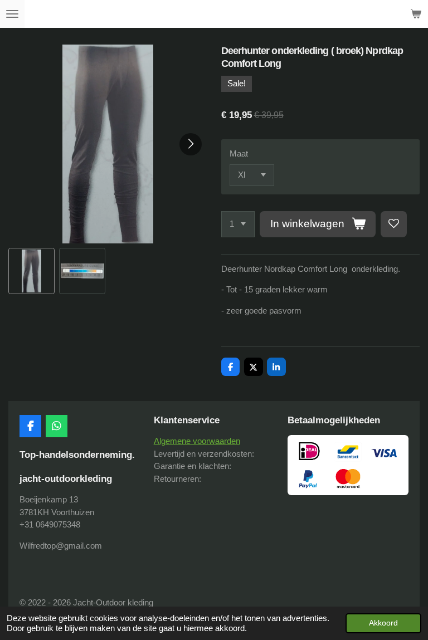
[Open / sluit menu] (12, 14)
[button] (31, 271)
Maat (239, 153)
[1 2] (238, 224)
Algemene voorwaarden (197, 441)
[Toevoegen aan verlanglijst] (394, 224)
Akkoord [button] (383, 623)
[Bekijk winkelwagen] (415, 14)
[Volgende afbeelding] (190, 144)
